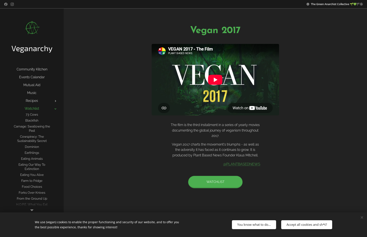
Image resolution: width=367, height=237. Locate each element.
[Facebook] (5, 4)
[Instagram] (12, 4)
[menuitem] (31, 69)
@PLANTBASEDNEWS (241, 164)
